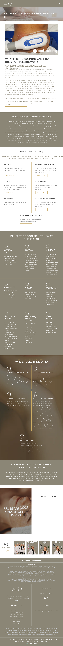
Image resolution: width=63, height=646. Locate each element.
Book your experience (31, 560)
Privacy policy (50, 639)
